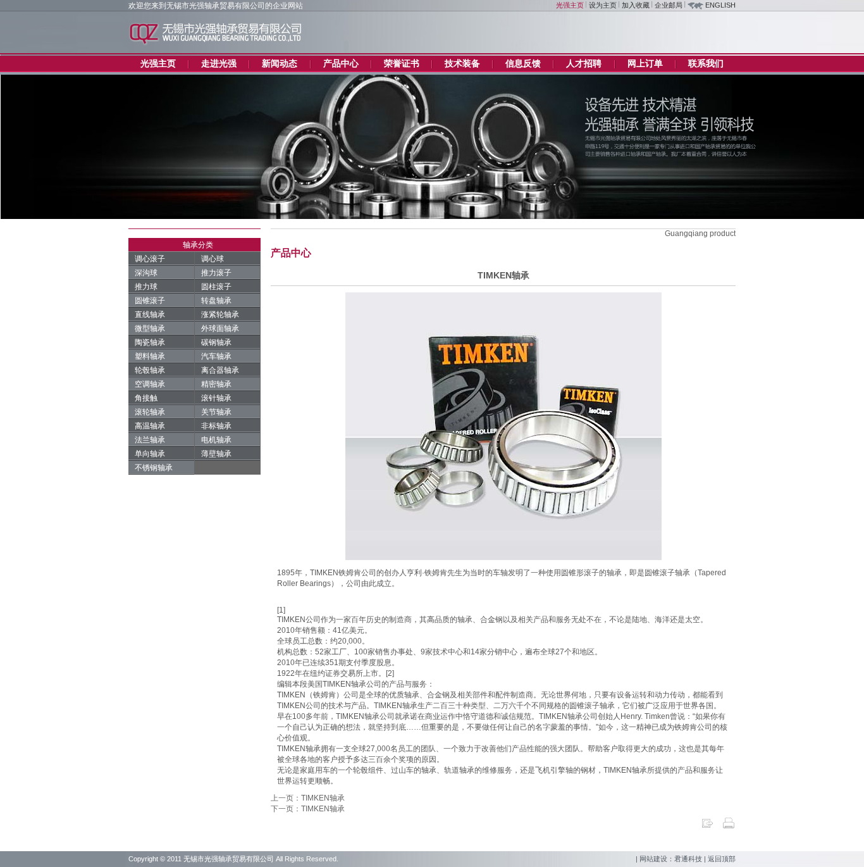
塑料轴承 (150, 356)
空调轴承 (150, 384)
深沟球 (146, 272)
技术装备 (462, 63)
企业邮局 (668, 5)
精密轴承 (216, 384)
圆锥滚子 (150, 300)
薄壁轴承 (216, 453)
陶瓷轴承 (150, 342)
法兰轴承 (150, 439)
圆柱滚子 (216, 286)
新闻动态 (279, 63)
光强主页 (570, 5)
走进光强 (219, 63)
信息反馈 (523, 63)
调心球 (212, 258)
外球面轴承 (220, 328)
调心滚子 (150, 258)
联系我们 (706, 63)
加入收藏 (636, 5)
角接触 (146, 398)
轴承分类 (198, 244)
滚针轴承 (216, 398)
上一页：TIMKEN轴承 (308, 798)
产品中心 (341, 63)
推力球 (146, 286)
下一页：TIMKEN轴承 (308, 808)
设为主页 (603, 5)
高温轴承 (150, 425)
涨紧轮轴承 (220, 314)
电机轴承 (216, 439)
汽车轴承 (216, 356)
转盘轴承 (216, 300)
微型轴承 (150, 328)
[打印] (729, 827)
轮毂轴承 (150, 370)
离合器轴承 (220, 370)
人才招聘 (584, 63)
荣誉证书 (401, 63)
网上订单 (645, 63)
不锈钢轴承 (154, 467)
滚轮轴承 (150, 412)
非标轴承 (216, 425)
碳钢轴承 (216, 342)
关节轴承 (216, 412)
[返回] (707, 827)
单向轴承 (150, 453)
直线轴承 (150, 314)
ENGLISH (720, 5)
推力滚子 (216, 272)
